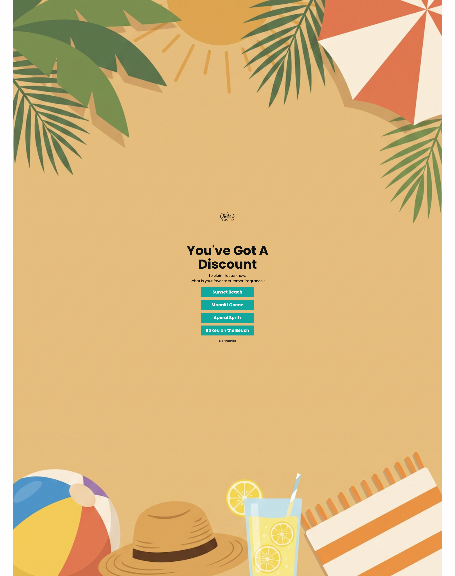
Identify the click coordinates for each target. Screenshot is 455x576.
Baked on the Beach (227, 330)
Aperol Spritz (228, 318)
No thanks (227, 340)
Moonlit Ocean (228, 305)
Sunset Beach (227, 292)
